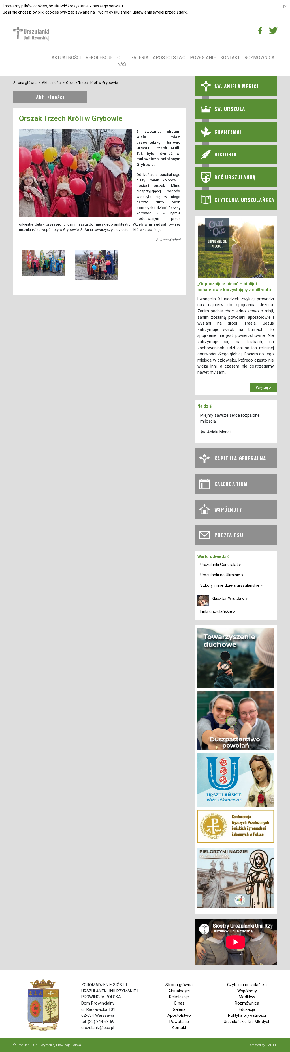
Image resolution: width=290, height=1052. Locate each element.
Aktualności (66, 57)
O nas (121, 61)
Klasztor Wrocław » (230, 598)
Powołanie (203, 57)
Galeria (139, 57)
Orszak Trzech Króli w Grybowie (92, 82)
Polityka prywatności (247, 1015)
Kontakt (230, 57)
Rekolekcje (99, 57)
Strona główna (25, 82)
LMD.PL (271, 1045)
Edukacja (247, 1009)
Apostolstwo (169, 57)
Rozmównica (259, 57)
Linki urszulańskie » (217, 611)
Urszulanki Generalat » (220, 564)
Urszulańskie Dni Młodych (247, 1021)
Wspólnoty (247, 991)
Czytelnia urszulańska (247, 984)
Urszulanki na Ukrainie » (221, 575)
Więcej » (263, 387)
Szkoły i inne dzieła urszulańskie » (231, 585)
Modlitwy (247, 997)
